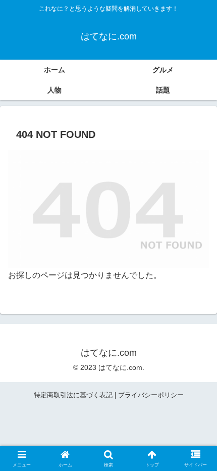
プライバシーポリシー (151, 395)
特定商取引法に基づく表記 (73, 395)
